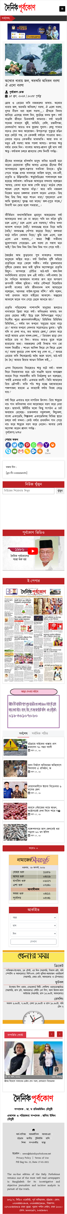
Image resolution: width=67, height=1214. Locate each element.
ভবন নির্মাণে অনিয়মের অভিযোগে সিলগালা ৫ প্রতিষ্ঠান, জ (44, 766)
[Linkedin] (21, 445)
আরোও (32, 848)
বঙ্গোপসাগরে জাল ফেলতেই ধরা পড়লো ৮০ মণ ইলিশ (44, 830)
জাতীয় (29, 1138)
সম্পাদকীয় (33, 1142)
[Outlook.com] (33, 451)
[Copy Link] (27, 451)
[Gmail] (21, 451)
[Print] (52, 445)
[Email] (14, 451)
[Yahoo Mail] (46, 445)
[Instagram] (40, 445)
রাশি (48, 1138)
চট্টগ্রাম (20, 1138)
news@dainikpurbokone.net (36, 1153)
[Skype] (8, 451)
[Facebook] (8, 445)
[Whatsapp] (33, 445)
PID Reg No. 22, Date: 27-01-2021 (32, 1162)
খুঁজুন (60, 491)
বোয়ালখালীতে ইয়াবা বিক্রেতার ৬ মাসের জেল (44, 788)
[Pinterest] (27, 445)
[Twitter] (14, 445)
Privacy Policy (23, 1158)
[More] (40, 451)
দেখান (33, 942)
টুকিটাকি (38, 1138)
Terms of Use (42, 1158)
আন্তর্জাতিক (34, 1134)
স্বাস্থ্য (44, 1142)
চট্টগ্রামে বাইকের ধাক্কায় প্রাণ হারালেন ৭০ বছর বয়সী (42, 745)
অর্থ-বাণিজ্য (21, 1134)
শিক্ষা (23, 1142)
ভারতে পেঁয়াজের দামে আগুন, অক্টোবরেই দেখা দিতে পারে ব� (44, 809)
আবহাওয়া (46, 1134)
